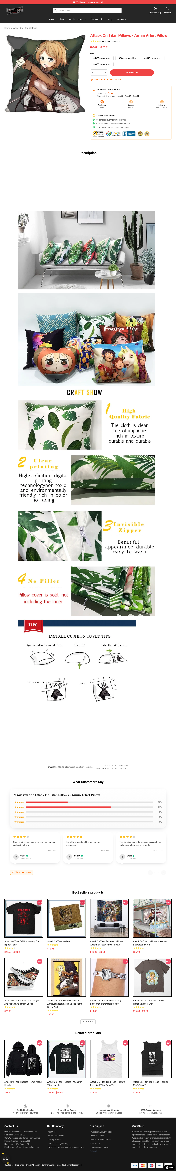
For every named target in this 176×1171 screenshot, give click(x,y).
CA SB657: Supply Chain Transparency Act (66, 1147)
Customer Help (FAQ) (99, 1147)
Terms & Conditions (56, 1136)
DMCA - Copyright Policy (58, 1143)
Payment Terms (97, 1136)
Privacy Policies (54, 1139)
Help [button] (171, 1168)
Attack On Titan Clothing (25, 28)
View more (88, 1022)
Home (7, 28)
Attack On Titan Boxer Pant (116, 765)
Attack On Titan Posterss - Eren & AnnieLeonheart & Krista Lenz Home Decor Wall (64, 1003)
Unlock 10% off (5, 1158)
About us (52, 1132)
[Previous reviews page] (150, 872)
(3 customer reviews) (111, 42)
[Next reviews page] (163, 872)
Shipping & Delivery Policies (101, 1132)
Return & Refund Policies (100, 1139)
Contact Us (95, 1143)
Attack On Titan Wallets (58, 941)
